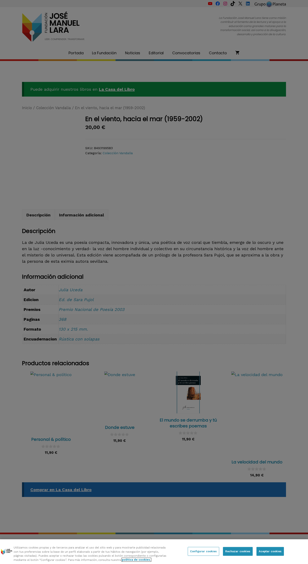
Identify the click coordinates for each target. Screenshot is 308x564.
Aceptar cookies (270, 551)
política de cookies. (136, 559)
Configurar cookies (203, 551)
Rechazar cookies (237, 551)
